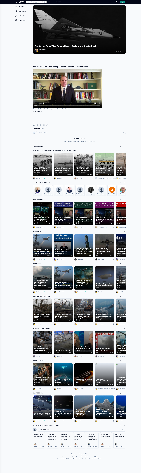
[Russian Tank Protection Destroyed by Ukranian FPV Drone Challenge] (42, 310)
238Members (51, 2)
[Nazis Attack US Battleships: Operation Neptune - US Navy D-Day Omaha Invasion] (63, 164)
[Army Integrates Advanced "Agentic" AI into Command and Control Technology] (42, 213)
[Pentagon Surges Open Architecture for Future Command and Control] (125, 213)
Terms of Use (88, 458)
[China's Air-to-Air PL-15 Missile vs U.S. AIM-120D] (42, 407)
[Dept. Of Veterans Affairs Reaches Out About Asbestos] (42, 342)
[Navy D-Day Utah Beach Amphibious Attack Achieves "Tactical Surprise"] (42, 164)
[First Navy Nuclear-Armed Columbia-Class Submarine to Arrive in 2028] (125, 278)
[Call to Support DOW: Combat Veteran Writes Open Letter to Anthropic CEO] (125, 342)
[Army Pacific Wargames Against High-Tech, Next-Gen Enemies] (63, 213)
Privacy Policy (97, 458)
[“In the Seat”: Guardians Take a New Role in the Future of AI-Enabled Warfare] (42, 374)
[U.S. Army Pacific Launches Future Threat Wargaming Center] (83, 213)
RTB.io (96, 457)
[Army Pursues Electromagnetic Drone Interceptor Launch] (104, 213)
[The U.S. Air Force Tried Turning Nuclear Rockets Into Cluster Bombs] (79, 29)
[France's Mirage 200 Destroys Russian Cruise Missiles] (125, 310)
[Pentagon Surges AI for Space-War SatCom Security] (63, 374)
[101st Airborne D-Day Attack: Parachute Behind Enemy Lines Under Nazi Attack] (83, 164)
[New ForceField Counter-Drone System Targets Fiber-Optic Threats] (104, 245)
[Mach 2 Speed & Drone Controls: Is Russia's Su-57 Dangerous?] (104, 310)
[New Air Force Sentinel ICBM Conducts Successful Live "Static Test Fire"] (125, 164)
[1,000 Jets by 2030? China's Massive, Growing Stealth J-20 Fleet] (104, 407)
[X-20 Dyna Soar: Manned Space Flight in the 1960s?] (83, 374)
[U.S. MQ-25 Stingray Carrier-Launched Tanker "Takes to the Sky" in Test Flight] (42, 278)
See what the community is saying (46, 425)
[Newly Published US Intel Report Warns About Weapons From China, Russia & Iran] (104, 164)
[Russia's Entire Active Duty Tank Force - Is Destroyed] (83, 310)
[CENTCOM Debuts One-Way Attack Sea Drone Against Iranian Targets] (42, 245)
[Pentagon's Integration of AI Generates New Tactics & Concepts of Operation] (83, 278)
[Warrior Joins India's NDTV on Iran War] (104, 342)
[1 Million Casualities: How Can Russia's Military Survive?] (63, 310)
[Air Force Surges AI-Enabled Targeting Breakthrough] (63, 245)
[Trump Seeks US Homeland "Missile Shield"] (104, 374)
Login (122, 2)
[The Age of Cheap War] (63, 342)
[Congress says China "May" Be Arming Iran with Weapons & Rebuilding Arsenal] (83, 407)
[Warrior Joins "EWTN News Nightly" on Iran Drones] (83, 342)
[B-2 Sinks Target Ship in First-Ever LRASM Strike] (104, 278)
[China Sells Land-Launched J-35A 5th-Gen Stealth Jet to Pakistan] (125, 407)
